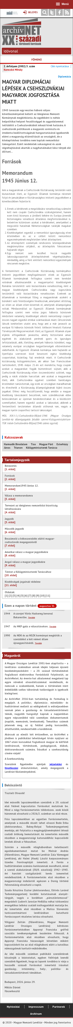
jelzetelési (56, 764)
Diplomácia (64, 76)
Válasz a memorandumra (19, 497)
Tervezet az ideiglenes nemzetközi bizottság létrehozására (31, 509)
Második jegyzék (15, 530)
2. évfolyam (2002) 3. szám (19, 66)
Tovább (31, 617)
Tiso (33, 444)
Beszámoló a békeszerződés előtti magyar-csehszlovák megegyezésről (30, 542)
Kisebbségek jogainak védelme (22, 583)
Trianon (18, 447)
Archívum (36, 1013)
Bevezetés (11, 467)
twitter (52, 12)
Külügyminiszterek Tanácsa (41, 447)
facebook (59, 12)
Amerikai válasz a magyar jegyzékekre (26, 553)
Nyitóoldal (13, 1006)
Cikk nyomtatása (60, 66)
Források (10, 477)
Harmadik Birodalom (15, 444)
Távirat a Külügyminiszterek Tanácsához (28, 573)
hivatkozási (11, 768)
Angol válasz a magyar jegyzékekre (25, 563)
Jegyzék (10, 520)
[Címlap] (21, 43)
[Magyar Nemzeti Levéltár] (11, 15)
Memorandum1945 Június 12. (22, 487)
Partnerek (58, 1006)
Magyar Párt (46, 444)
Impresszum (36, 1006)
